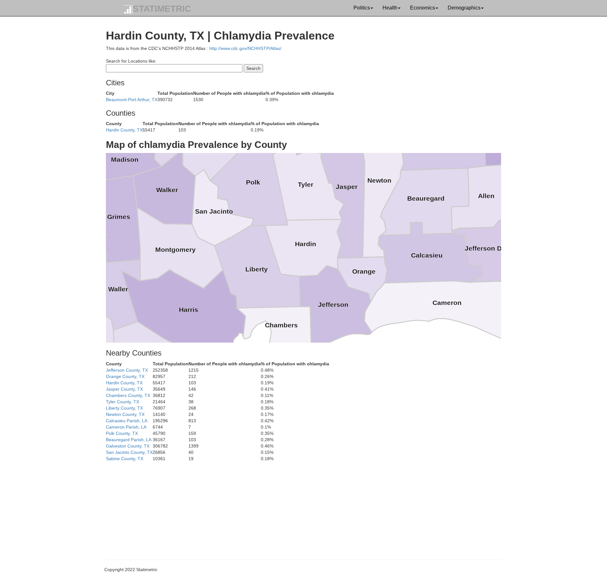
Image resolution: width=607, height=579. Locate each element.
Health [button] (390, 7)
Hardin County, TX (124, 129)
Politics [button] (361, 7)
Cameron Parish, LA (126, 427)
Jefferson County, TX (127, 370)
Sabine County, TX (124, 458)
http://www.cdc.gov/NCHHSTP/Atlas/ (245, 48)
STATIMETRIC (162, 9)
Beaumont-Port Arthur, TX (131, 99)
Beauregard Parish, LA (128, 439)
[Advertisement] (295, 506)
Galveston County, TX (128, 445)
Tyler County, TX (122, 401)
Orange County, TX (125, 376)
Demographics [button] (464, 7)
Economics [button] (422, 7)
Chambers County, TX (128, 395)
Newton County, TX (125, 414)
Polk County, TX (122, 433)
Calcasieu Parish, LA (126, 420)
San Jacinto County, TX (129, 452)
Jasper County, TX (124, 389)
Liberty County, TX (124, 408)
